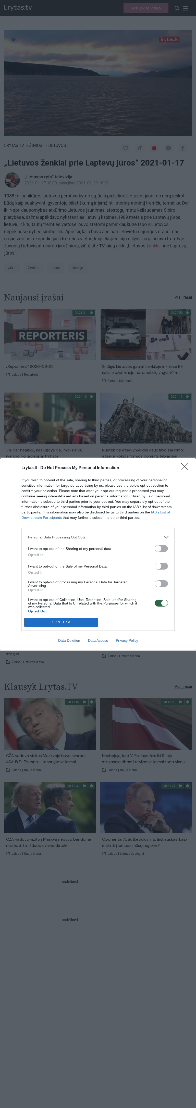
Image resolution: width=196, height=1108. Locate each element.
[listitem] (98, 537)
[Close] (186, 468)
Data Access (98, 640)
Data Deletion (69, 640)
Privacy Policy (127, 640)
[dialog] (98, 554)
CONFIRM (61, 622)
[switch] (161, 548)
